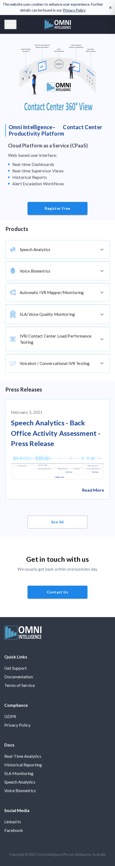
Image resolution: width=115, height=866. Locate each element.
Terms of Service (19, 685)
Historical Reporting (23, 764)
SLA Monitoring (18, 773)
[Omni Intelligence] (22, 637)
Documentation (18, 676)
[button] (57, 249)
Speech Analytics (19, 781)
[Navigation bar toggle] (10, 24)
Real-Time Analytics (22, 756)
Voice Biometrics (20, 790)
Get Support (15, 668)
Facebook (13, 830)
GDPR (10, 716)
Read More (93, 489)
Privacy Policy (74, 10)
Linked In (12, 821)
